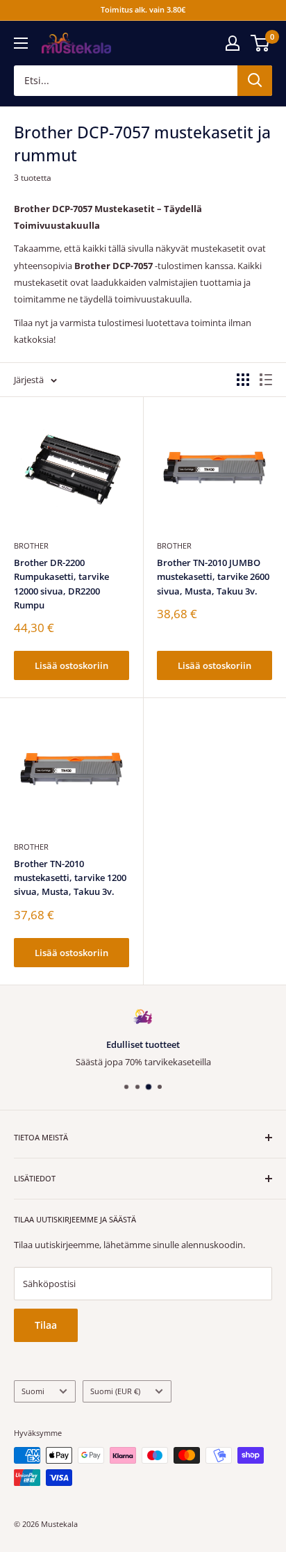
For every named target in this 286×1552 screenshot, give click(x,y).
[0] (260, 43)
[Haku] (254, 80)
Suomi (33, 1391)
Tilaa (46, 1325)
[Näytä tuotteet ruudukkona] (243, 379)
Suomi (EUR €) (115, 1391)
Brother (31, 545)
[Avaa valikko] (21, 43)
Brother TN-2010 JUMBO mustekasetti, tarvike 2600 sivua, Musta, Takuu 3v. (213, 576)
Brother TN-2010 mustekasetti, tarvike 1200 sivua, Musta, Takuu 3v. (70, 877)
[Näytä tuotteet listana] (266, 379)
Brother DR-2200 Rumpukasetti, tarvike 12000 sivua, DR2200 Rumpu (61, 583)
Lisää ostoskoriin (71, 665)
